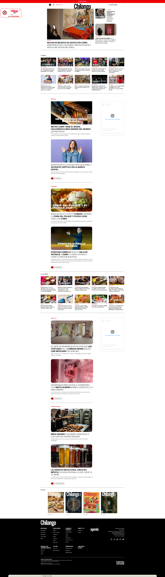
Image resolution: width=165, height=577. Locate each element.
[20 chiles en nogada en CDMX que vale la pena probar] (99, 299)
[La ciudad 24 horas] (74, 502)
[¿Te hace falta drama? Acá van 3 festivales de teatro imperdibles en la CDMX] (48, 62)
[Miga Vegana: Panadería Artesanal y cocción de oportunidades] (71, 420)
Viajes (55, 546)
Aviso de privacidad (119, 535)
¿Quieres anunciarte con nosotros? (116, 531)
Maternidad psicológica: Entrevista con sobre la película (72, 387)
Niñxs (54, 540)
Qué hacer (49, 40)
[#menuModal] (50, 5)
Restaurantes (94, 304)
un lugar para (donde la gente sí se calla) (82, 87)
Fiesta (67, 542)
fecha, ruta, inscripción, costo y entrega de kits (116, 87)
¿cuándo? (65, 70)
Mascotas (55, 542)
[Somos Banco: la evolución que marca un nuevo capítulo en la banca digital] (71, 151)
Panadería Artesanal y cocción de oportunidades (70, 435)
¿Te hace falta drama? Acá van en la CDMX (47, 70)
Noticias (59, 67)
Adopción (68, 550)
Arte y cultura (98, 36)
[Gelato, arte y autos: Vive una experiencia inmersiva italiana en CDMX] (82, 62)
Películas (80, 530)
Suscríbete (121, 530)
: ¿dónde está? (71, 129)
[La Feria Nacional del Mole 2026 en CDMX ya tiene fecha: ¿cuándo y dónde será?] (82, 280)
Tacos (67, 534)
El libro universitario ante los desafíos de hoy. (99, 70)
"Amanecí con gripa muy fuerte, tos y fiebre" (48, 87)
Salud (42, 538)
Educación (60, 84)
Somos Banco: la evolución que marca (71, 167)
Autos (42, 551)
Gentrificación (69, 548)
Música (76, 84)
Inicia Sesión (113, 4)
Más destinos (56, 550)
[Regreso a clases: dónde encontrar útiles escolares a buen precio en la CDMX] (65, 79)
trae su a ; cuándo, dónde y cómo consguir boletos (69, 254)
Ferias (42, 285)
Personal (43, 550)
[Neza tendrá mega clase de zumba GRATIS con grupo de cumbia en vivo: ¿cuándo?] (65, 62)
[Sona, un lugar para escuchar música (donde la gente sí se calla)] (82, 79)
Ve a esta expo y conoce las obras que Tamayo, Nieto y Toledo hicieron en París (105, 41)
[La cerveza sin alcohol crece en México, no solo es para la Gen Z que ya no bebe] (71, 456)
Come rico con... (69, 540)
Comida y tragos (112, 67)
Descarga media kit (119, 528)
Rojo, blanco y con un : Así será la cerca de (71, 216)
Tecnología (43, 536)
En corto (55, 548)
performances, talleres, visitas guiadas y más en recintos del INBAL (69, 44)
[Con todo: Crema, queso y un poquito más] (56, 502)
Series (79, 532)
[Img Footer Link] (94, 529)
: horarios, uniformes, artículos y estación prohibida (111, 16)
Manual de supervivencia (46, 547)
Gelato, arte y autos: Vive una (82, 70)
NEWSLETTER (59, 4)
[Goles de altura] (109, 502)
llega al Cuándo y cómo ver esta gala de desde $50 (99, 87)
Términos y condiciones (118, 534)
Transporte (109, 9)
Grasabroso (68, 538)
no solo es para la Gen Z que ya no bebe (71, 472)
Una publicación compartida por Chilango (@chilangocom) (114, 133)
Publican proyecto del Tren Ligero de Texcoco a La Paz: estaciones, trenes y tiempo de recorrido (65, 307)
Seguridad (43, 534)
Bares (67, 536)
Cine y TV (53, 318)
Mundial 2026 (69, 552)
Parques (55, 538)
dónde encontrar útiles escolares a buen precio (65, 87)
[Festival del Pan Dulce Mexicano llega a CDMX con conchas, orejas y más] (48, 299)
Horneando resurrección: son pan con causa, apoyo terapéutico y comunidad (116, 70)
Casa (42, 553)
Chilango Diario (81, 547)
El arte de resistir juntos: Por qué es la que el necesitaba (71, 348)
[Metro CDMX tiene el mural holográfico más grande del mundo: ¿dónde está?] (71, 112)
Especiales (69, 546)
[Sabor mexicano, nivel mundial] (91, 502)
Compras (55, 534)
